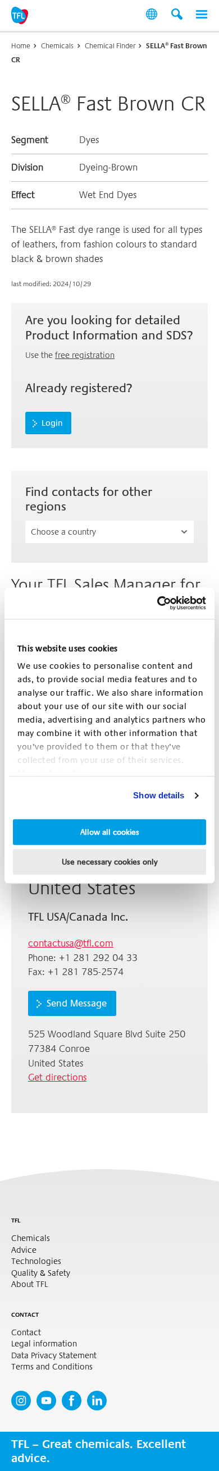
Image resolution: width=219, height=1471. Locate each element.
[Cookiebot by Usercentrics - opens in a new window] (157, 603)
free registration (85, 355)
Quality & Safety (40, 1273)
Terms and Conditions (52, 1367)
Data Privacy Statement (54, 1355)
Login (52, 423)
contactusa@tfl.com (70, 943)
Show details (158, 795)
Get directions (57, 1077)
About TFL (29, 1284)
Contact (26, 1332)
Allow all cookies (109, 832)
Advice (23, 1250)
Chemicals (57, 46)
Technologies (36, 1261)
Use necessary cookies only (110, 862)
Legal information (44, 1344)
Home (20, 46)
